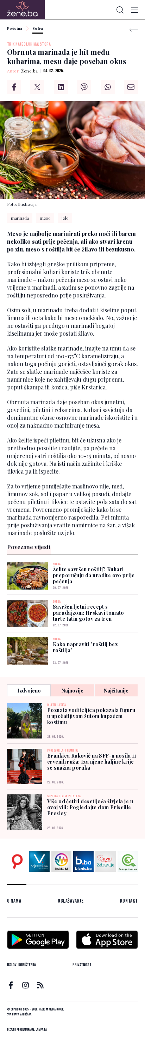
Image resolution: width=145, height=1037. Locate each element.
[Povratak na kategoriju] (134, 30)
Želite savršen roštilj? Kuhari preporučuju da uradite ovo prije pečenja (93, 575)
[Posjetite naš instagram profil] (25, 985)
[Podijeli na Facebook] (14, 87)
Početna (15, 29)
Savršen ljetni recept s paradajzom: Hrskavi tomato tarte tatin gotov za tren (88, 613)
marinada (20, 218)
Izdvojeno (29, 690)
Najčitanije (116, 690)
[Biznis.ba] (83, 861)
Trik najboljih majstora (29, 44)
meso (45, 218)
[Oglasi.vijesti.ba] (17, 861)
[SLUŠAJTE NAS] (61, 861)
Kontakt (129, 901)
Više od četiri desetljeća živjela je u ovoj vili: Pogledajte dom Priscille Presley (90, 807)
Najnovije (72, 690)
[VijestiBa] (39, 861)
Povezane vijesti (28, 547)
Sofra (37, 29)
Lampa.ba (41, 1029)
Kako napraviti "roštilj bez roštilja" (85, 647)
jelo (65, 218)
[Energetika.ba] (128, 861)
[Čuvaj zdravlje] (105, 861)
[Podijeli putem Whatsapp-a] (108, 87)
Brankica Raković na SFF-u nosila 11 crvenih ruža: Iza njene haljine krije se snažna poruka (92, 762)
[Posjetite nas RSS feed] (40, 985)
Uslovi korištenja (21, 965)
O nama (14, 901)
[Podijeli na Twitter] (37, 87)
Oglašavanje (71, 901)
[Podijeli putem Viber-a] (84, 87)
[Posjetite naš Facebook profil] (10, 985)
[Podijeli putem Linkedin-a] (61, 87)
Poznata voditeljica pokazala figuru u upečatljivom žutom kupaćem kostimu (91, 716)
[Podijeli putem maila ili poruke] (131, 87)
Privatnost (82, 965)
